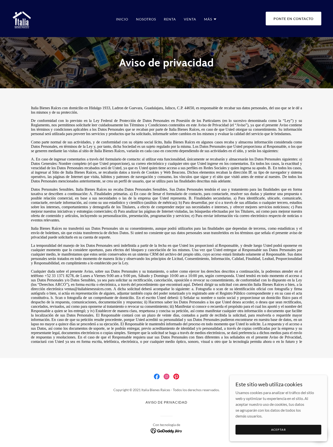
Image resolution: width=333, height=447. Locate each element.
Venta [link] (190, 19)
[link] (22, 18)
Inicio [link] (122, 19)
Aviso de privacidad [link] (166, 402)
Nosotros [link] (146, 19)
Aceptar (278, 429)
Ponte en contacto (293, 19)
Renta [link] (170, 19)
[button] (210, 19)
